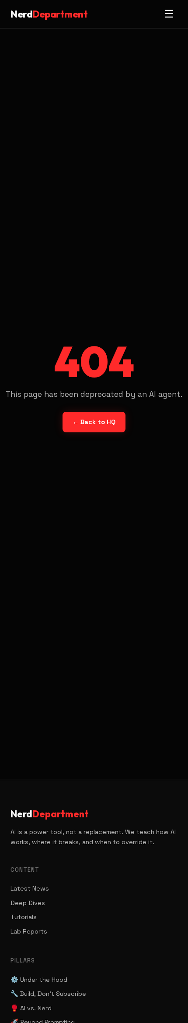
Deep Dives (27, 903)
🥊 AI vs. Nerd (31, 1008)
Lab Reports (28, 931)
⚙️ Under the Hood (38, 980)
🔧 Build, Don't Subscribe (48, 994)
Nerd (48, 14)
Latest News (29, 888)
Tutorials (23, 917)
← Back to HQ (94, 422)
